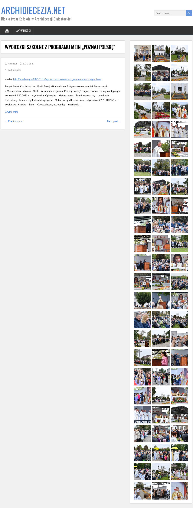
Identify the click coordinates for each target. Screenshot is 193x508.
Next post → (114, 121)
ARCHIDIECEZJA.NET (33, 10)
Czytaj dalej (11, 112)
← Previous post (14, 121)
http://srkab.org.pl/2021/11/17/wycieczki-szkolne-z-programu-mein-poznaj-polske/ (57, 79)
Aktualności (23, 30)
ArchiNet (12, 63)
